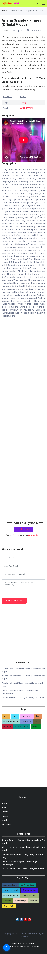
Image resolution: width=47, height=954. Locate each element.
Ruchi (6, 30)
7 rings (23, 102)
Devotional (6, 824)
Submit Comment (14, 600)
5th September (29, 890)
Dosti (37, 721)
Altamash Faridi (10, 885)
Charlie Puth (8, 906)
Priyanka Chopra (10, 721)
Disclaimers (25, 946)
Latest (4, 803)
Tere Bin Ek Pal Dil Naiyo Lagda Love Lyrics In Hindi (23, 697)
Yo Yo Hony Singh (11, 890)
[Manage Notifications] (6, 947)
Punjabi (5, 812)
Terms (16, 946)
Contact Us (23, 943)
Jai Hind (35, 726)
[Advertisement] (23, 419)
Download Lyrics (23, 529)
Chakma (7, 900)
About (14, 943)
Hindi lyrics (26, 721)
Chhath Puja (20, 900)
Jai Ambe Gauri (21, 726)
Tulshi (14, 716)
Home (4, 11)
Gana (5, 716)
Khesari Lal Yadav (29, 895)
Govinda (7, 726)
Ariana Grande (27, 107)
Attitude (33, 900)
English (4, 820)
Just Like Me (27, 716)
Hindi (4, 807)
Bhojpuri (5, 816)
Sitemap (35, 946)
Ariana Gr (33, 535)
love (38, 716)
